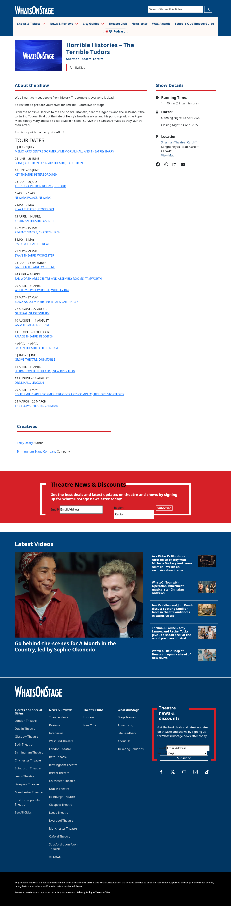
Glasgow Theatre (26, 737)
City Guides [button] (91, 24)
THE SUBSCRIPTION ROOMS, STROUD (40, 186)
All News (55, 857)
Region (119, 508)
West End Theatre (61, 741)
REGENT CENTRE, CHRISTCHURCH (37, 232)
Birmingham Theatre (29, 752)
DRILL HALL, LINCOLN (29, 383)
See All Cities (23, 812)
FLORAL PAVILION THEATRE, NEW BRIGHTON (45, 371)
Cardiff (98, 59)
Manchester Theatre (29, 792)
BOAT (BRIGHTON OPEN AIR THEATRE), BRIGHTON (49, 163)
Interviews (56, 733)
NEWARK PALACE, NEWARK (33, 198)
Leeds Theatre (24, 776)
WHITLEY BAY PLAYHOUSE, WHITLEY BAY (42, 290)
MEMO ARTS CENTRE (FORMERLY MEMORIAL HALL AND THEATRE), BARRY (64, 151)
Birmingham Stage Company (36, 451)
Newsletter (139, 24)
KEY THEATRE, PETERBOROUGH (36, 175)
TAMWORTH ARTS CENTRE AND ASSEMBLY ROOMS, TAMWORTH (58, 279)
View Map (168, 155)
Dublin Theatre (25, 729)
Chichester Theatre (28, 760)
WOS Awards (161, 24)
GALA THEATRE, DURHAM (32, 325)
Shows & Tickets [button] (29, 24)
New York (89, 725)
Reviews (54, 725)
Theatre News (58, 717)
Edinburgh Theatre (28, 768)
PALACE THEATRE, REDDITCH (34, 336)
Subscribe (164, 508)
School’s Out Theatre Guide (194, 24)
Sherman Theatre (173, 142)
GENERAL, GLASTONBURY (32, 313)
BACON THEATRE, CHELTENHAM (36, 348)
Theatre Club (118, 24)
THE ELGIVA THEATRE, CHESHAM (37, 406)
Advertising (125, 725)
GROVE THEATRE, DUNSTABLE (35, 359)
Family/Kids (77, 68)
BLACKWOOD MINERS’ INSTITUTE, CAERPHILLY (46, 302)
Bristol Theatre (59, 773)
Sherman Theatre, (79, 59)
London (88, 717)
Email (55, 509)
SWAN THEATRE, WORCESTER (34, 255)
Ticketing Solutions (131, 749)
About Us (124, 741)
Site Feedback (127, 733)
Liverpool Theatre (27, 784)
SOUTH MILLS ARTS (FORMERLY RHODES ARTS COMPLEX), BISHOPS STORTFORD (69, 394)
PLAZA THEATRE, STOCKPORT (34, 209)
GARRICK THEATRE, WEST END (35, 267)
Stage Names (127, 717)
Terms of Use (102, 892)
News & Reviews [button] (62, 24)
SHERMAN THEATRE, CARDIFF (34, 221)
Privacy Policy (84, 892)
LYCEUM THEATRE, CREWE (32, 244)
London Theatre (26, 721)
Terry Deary (25, 443)
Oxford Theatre (59, 836)
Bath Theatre (23, 744)
